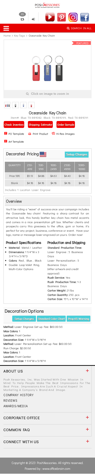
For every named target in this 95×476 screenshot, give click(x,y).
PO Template (16, 134)
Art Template (16, 141)
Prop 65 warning (78, 318)
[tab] (47, 201)
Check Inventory (14, 124)
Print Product (40, 134)
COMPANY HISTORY (18, 395)
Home (7, 35)
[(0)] (22, 19)
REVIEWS (10, 400)
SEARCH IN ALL (81, 28)
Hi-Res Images (65, 134)
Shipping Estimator (40, 124)
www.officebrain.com (56, 468)
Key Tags (19, 35)
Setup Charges (76, 154)
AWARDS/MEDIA (15, 406)
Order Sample (65, 124)
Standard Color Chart (51, 318)
